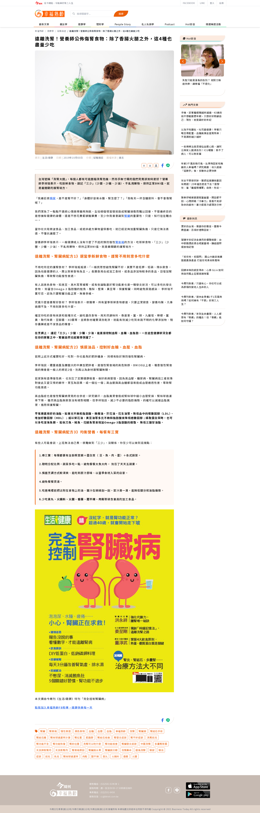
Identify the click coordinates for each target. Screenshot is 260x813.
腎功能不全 (42, 744)
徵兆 (161, 750)
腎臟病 (142, 731)
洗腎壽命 (127, 750)
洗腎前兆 (152, 737)
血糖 (91, 731)
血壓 (100, 731)
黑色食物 (80, 731)
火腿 (134, 756)
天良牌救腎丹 (43, 750)
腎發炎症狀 (120, 737)
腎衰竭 (119, 242)
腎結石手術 (156, 731)
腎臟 (127, 216)
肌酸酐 (89, 737)
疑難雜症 (61, 30)
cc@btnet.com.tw (110, 796)
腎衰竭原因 (78, 750)
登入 (212, 3)
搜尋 (121, 13)
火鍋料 (115, 756)
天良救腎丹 (61, 750)
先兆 (56, 756)
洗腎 (132, 731)
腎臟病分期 (111, 750)
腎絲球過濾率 (70, 756)
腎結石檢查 (103, 737)
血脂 (109, 731)
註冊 (221, 3)
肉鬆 (84, 756)
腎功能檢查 (111, 744)
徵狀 (152, 750)
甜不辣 (95, 756)
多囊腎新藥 (161, 744)
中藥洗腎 (146, 744)
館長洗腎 (141, 750)
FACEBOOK (189, 3)
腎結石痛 (41, 737)
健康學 (50, 30)
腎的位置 (74, 744)
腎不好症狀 (136, 737)
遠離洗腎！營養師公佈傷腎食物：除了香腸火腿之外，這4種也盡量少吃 (104, 30)
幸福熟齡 (39, 30)
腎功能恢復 (59, 744)
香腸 (125, 756)
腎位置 (78, 737)
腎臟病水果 (94, 750)
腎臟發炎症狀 (129, 744)
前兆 (47, 756)
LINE (202, 3)
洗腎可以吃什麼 (92, 744)
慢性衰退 (66, 731)
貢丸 (105, 756)
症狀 (38, 756)
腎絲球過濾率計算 (60, 737)
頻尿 (53, 198)
